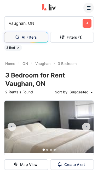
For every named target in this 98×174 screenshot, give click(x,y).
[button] (43, 150)
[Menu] (88, 8)
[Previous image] (12, 127)
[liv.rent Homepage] (49, 7)
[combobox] (9, 23)
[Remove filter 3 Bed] (18, 47)
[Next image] (86, 127)
